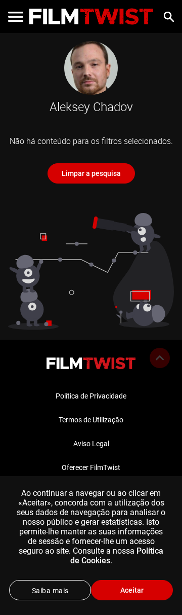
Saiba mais (50, 591)
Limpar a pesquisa (91, 173)
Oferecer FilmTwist (91, 467)
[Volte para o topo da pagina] (160, 358)
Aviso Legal (91, 444)
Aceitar (132, 590)
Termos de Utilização (91, 420)
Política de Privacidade (91, 396)
